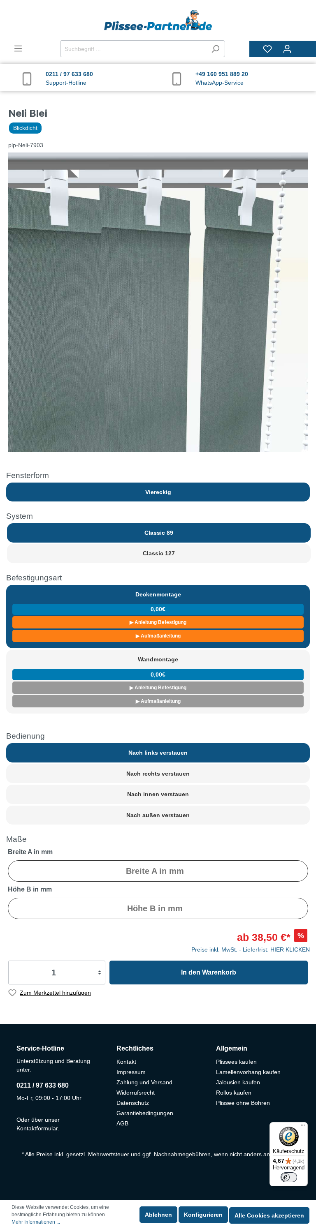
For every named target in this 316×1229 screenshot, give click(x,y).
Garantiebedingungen (144, 1113)
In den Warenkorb (208, 972)
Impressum (131, 1072)
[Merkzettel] (267, 49)
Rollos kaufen (233, 1092)
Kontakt (126, 1061)
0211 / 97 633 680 (42, 1085)
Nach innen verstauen (158, 794)
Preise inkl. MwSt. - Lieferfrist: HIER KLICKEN (250, 949)
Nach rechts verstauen (158, 773)
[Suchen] (215, 48)
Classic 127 (159, 553)
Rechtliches (134, 1048)
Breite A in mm (30, 851)
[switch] (289, 1177)
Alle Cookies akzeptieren (269, 1215)
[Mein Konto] (287, 49)
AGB (122, 1123)
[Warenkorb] (302, 45)
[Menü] (18, 48)
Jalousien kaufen (238, 1082)
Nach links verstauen (158, 752)
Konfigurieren (203, 1214)
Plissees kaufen (236, 1061)
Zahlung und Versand (144, 1082)
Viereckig (158, 492)
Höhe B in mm (30, 889)
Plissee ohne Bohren (243, 1103)
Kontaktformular (37, 1128)
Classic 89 (158, 532)
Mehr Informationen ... (36, 1222)
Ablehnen (158, 1214)
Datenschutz (132, 1103)
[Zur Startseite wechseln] (158, 20)
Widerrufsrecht (135, 1092)
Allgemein (231, 1048)
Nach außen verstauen (158, 815)
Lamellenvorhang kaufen (248, 1072)
